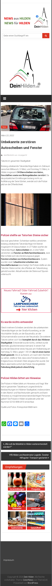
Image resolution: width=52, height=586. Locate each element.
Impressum (8, 560)
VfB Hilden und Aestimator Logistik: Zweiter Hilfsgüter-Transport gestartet (29, 456)
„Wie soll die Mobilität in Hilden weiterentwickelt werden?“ (25, 445)
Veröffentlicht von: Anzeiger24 (15, 155)
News (4, 127)
